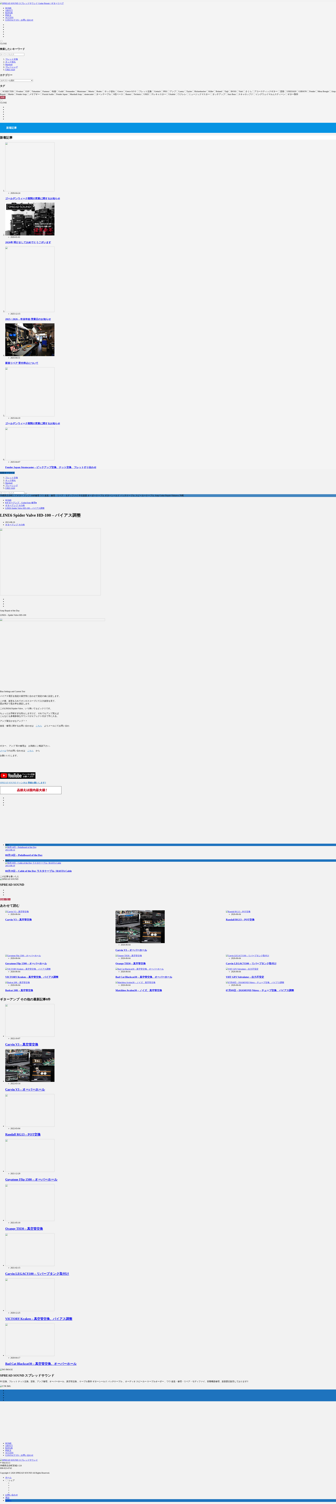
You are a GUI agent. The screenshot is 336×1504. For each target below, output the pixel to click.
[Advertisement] (19, 824)
